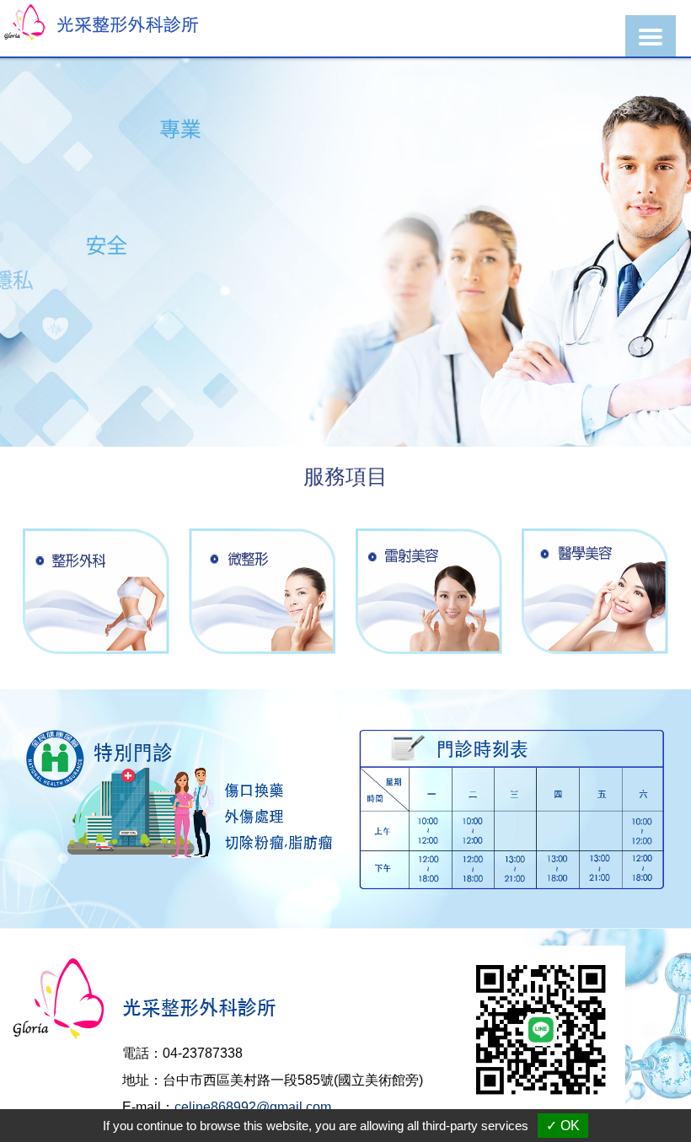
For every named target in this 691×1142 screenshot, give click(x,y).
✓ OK (563, 1125)
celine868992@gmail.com (252, 1107)
